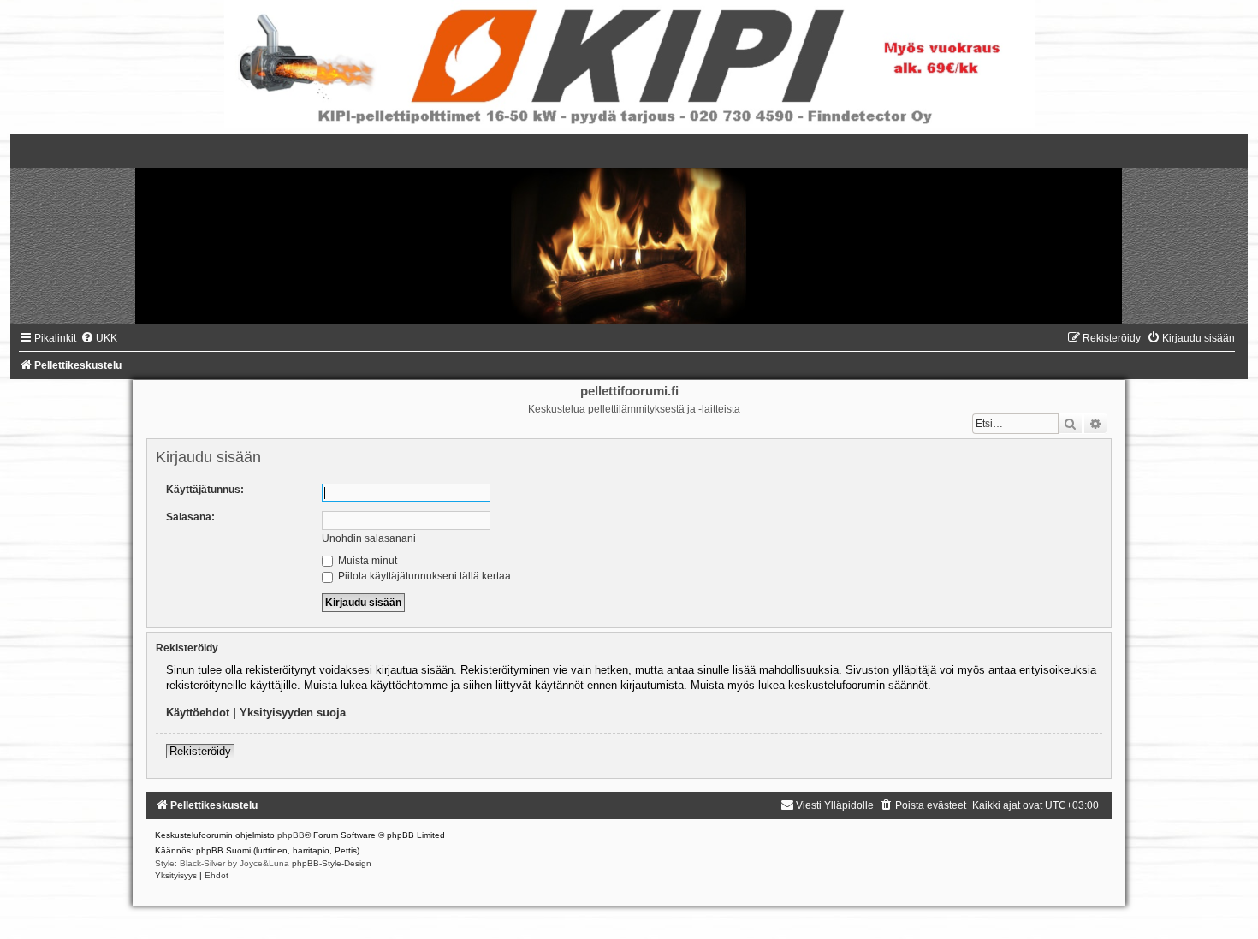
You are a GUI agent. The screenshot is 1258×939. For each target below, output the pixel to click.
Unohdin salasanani (369, 538)
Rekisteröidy (200, 751)
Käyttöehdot (197, 712)
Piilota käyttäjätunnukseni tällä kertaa (423, 576)
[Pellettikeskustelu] (629, 229)
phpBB (291, 835)
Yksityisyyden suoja (293, 712)
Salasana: (190, 517)
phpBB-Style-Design (331, 863)
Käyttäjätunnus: (205, 490)
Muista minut (366, 561)
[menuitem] (98, 338)
